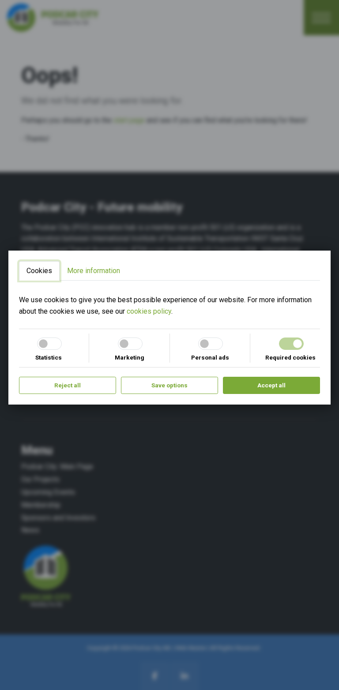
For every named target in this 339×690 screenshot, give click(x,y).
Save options (169, 385)
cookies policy (149, 311)
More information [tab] (93, 270)
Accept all (271, 385)
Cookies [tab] (39, 270)
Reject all (67, 385)
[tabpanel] (169, 305)
